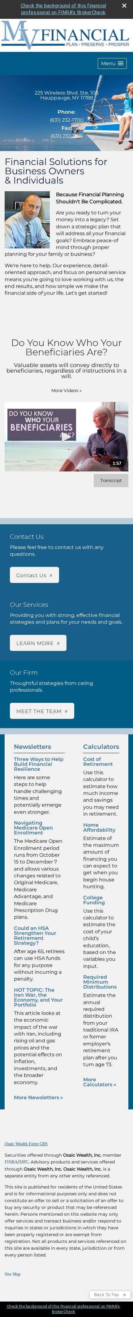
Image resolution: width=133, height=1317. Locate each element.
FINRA (11, 1162)
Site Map (12, 1274)
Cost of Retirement (98, 761)
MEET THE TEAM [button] (39, 711)
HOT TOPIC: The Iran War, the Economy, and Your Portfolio (38, 997)
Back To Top (107, 1294)
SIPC (23, 1162)
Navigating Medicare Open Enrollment (33, 828)
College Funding (94, 900)
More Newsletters (38, 1097)
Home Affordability (99, 827)
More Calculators (99, 1082)
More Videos (66, 390)
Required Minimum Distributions (100, 982)
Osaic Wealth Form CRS (26, 1144)
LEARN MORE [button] (35, 643)
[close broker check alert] (124, 5)
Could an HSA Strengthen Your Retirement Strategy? (35, 935)
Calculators (101, 746)
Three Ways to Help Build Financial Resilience (38, 764)
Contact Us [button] (31, 575)
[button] (112, 63)
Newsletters (32, 746)
